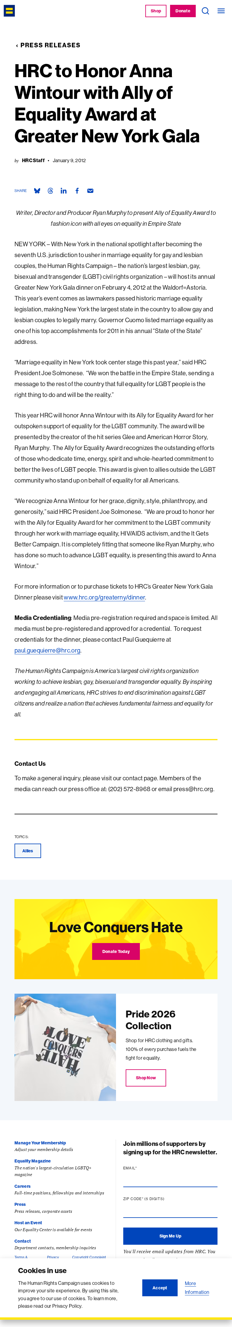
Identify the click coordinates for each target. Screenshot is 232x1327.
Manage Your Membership (40, 1143)
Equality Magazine (32, 1161)
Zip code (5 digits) (155, 1199)
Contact (22, 1241)
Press (20, 1204)
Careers (22, 1186)
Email (141, 1168)
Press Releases (51, 45)
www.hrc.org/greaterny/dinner (104, 597)
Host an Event (28, 1222)
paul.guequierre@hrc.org (47, 650)
